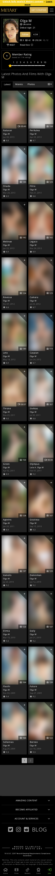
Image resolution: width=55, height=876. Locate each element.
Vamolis (7, 575)
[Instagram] (18, 829)
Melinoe (7, 241)
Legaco (33, 241)
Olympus (35, 463)
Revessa (7, 297)
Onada (6, 186)
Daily (32, 630)
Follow (25, 34)
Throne (7, 408)
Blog (39, 829)
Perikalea (35, 130)
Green (6, 463)
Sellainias (8, 742)
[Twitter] (10, 829)
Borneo (34, 742)
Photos (31, 84)
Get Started (38, 9)
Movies (19, 84)
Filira (32, 186)
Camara (34, 297)
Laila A (33, 467)
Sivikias (34, 408)
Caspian (34, 352)
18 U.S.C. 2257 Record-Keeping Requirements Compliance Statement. (27, 854)
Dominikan (36, 575)
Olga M (6, 134)
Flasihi (6, 686)
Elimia (6, 630)
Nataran (7, 130)
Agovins (7, 519)
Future (33, 686)
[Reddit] (26, 829)
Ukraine (27, 24)
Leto (5, 352)
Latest (7, 84)
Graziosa (34, 519)
